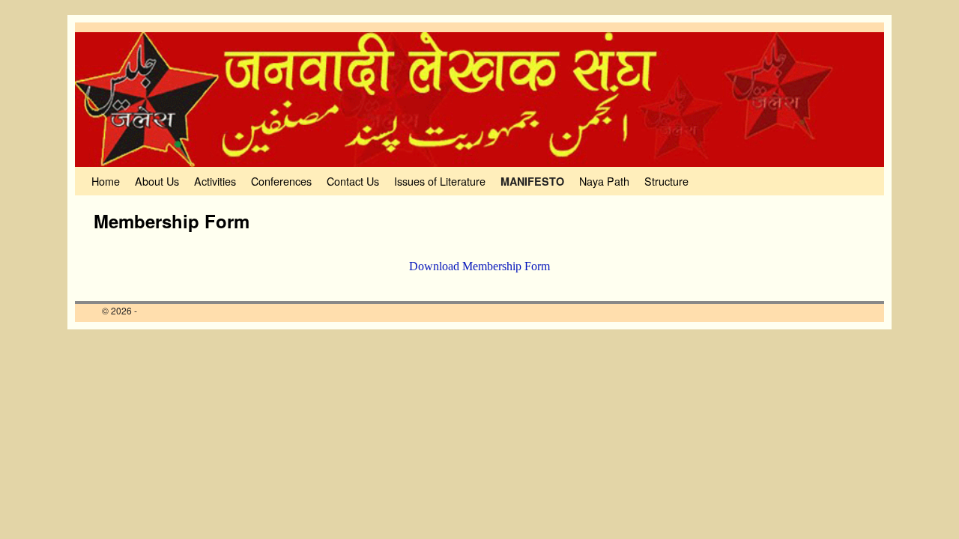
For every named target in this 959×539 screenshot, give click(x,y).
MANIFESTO (532, 181)
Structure (666, 181)
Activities (215, 181)
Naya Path (604, 181)
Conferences (281, 181)
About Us (157, 181)
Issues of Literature (439, 181)
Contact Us (353, 181)
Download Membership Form (479, 266)
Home (105, 181)
